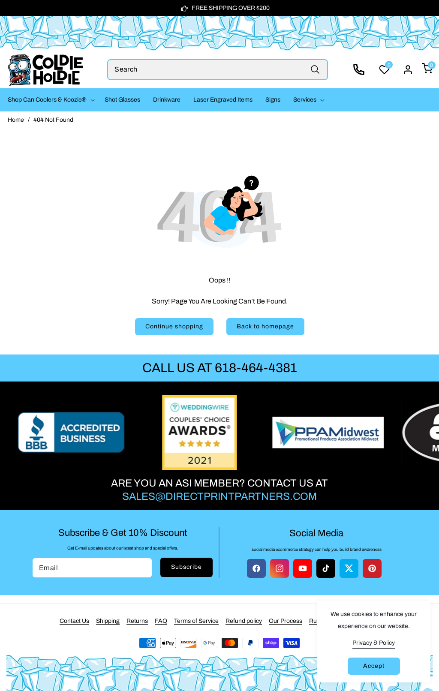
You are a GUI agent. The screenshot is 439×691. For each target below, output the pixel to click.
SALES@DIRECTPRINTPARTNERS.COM (219, 496)
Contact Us (74, 621)
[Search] (315, 69)
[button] (49, 99)
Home (16, 120)
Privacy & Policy (373, 643)
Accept (374, 666)
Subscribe (186, 567)
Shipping (108, 621)
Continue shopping (174, 326)
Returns (137, 621)
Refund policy (244, 621)
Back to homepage (265, 326)
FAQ (161, 621)
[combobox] (217, 69)
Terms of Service (196, 621)
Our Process (285, 621)
